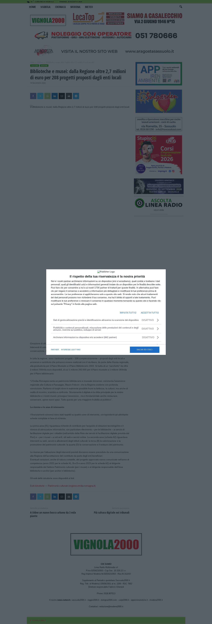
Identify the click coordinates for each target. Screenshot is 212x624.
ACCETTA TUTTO (150, 312)
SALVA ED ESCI (145, 350)
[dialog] (106, 312)
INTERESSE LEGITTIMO (70, 350)
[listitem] (106, 337)
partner (55, 350)
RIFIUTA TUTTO (128, 312)
